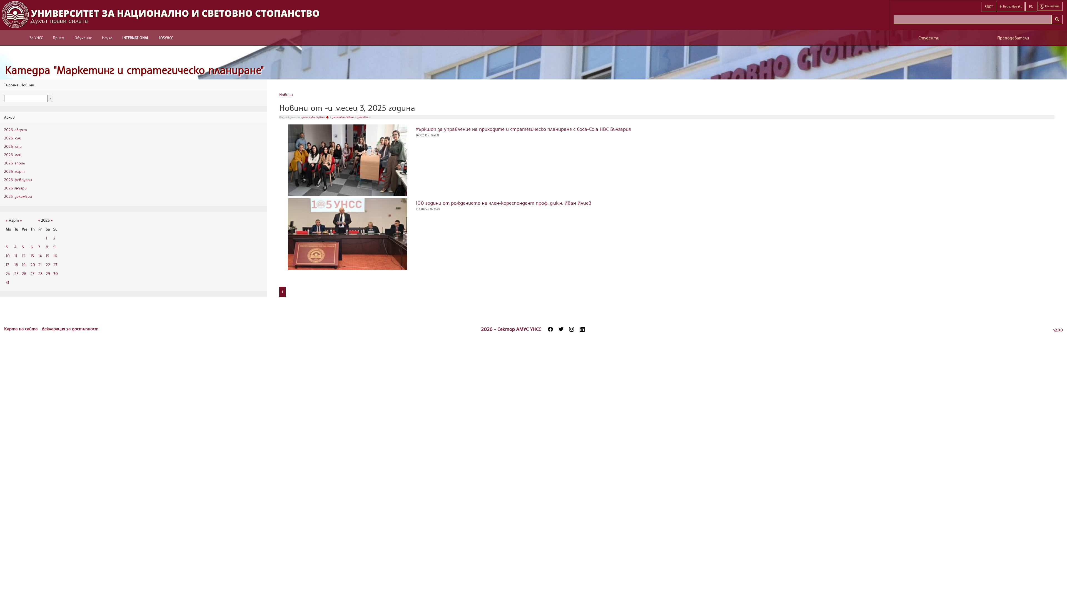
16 (55, 255)
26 (24, 273)
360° (989, 6)
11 (15, 255)
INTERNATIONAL (135, 37)
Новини (286, 94)
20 (33, 264)
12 (23, 255)
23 (55, 264)
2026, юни (13, 146)
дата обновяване (343, 117)
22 (48, 264)
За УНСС (36, 37)
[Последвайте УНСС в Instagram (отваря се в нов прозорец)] (571, 329)
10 (8, 255)
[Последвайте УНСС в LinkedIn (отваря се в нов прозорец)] (582, 329)
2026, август (15, 129)
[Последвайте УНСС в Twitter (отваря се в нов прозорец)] (561, 329)
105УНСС (166, 37)
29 (48, 273)
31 (7, 282)
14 (40, 255)
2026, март (14, 171)
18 (16, 264)
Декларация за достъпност (70, 328)
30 (55, 273)
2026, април (14, 163)
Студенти (928, 38)
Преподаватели (1013, 38)
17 (7, 264)
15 (47, 255)
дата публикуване (313, 117)
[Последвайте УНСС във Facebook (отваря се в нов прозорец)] (550, 329)
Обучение (83, 37)
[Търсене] (1057, 19)
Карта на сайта (21, 328)
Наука (107, 37)
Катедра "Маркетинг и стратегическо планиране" (134, 70)
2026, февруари (18, 179)
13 (32, 255)
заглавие (363, 117)
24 (8, 273)
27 (32, 273)
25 (16, 273)
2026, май (12, 154)
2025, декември (18, 196)
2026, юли (12, 138)
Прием (58, 37)
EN (1031, 6)
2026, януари (15, 188)
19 (24, 264)
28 (40, 273)
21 (40, 264)
